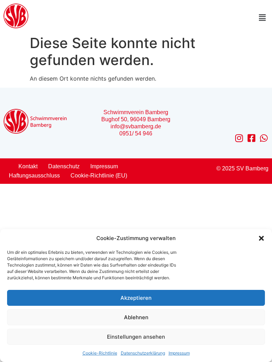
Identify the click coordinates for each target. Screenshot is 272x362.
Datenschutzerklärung (143, 353)
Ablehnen (136, 317)
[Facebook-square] (251, 138)
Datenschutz (64, 166)
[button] (261, 238)
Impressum (179, 353)
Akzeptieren (136, 297)
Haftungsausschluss (34, 176)
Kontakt (28, 166)
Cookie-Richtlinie (100, 353)
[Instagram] (239, 138)
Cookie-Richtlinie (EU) (98, 176)
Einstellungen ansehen (136, 336)
